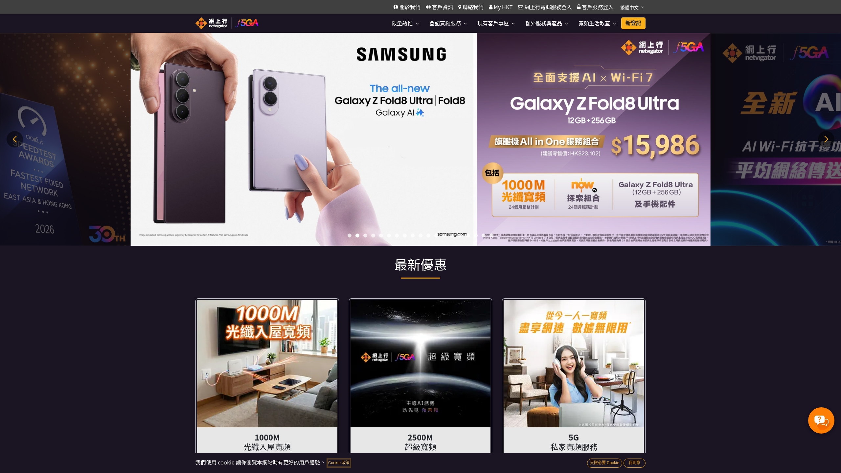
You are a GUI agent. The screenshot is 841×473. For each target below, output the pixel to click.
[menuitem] (405, 23)
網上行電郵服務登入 (548, 7)
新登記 (633, 23)
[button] (350, 235)
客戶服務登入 (597, 7)
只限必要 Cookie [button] (604, 463)
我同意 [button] (634, 463)
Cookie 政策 (339, 463)
